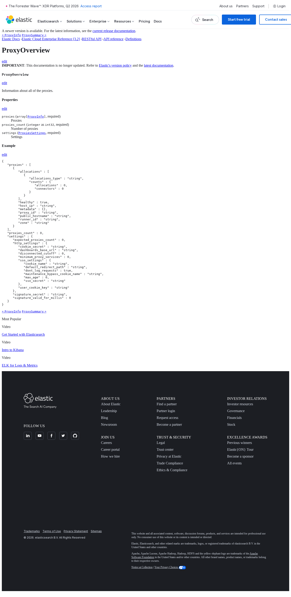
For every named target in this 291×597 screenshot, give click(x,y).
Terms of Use (52, 531)
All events (234, 463)
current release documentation (114, 31)
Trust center (165, 449)
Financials (234, 418)
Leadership (109, 411)
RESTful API (91, 39)
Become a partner (169, 424)
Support (258, 6)
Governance (236, 411)
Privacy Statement (76, 531)
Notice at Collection (142, 567)
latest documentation (158, 65)
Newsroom (109, 424)
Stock (231, 424)
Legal (161, 443)
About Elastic (110, 404)
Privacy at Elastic (169, 456)
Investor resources (240, 404)
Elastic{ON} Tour (240, 449)
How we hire (110, 456)
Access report (91, 6)
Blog (104, 418)
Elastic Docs (11, 39)
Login (281, 6)
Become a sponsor (240, 456)
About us (226, 6)
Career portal (110, 449)
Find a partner (167, 404)
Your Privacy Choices (166, 567)
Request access (167, 418)
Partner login (166, 411)
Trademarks (32, 531)
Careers (106, 443)
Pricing (144, 21)
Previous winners (239, 443)
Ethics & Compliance (172, 470)
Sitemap (96, 531)
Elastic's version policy (115, 65)
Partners (242, 6)
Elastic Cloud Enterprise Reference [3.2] (51, 39)
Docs (158, 21)
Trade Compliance (170, 463)
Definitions (133, 39)
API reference (113, 39)
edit (4, 61)
